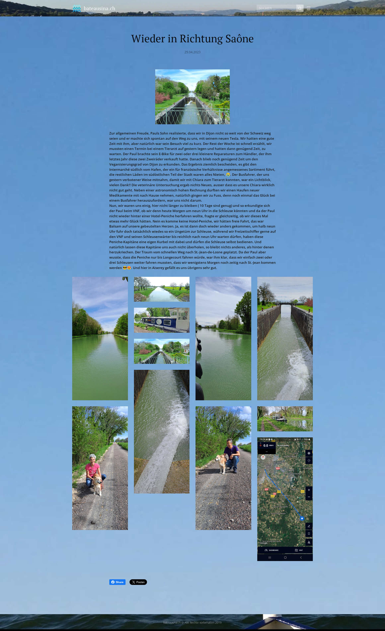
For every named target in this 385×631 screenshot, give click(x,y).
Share (120, 582)
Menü (310, 8)
